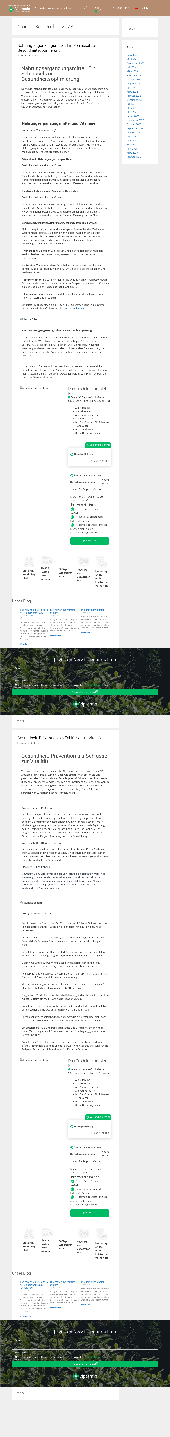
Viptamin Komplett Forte (72, 308)
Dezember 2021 (135, 99)
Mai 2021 (131, 107)
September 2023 (135, 63)
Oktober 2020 (134, 124)
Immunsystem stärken (93, 609)
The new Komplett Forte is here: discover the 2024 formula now (34, 612)
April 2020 (132, 148)
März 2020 (132, 152)
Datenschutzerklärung (91, 685)
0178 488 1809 (121, 8)
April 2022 (132, 87)
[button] (89, 541)
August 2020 (133, 132)
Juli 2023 (131, 67)
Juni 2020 (132, 140)
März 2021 (132, 111)
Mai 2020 (131, 144)
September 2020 (135, 128)
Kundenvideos (56, 8)
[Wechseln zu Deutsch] (136, 8)
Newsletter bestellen (83, 692)
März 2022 (132, 91)
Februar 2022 (134, 95)
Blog (22, 720)
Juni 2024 (132, 54)
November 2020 (135, 120)
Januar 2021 (133, 116)
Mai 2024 (131, 59)
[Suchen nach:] (140, 27)
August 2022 (133, 83)
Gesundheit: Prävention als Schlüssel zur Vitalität (59, 738)
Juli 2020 (131, 136)
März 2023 (132, 71)
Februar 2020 (134, 156)
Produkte (40, 8)
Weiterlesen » (25, 644)
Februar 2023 (134, 75)
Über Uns (71, 8)
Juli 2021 (131, 103)
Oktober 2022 (134, 79)
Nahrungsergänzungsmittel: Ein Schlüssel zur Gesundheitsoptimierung (56, 48)
